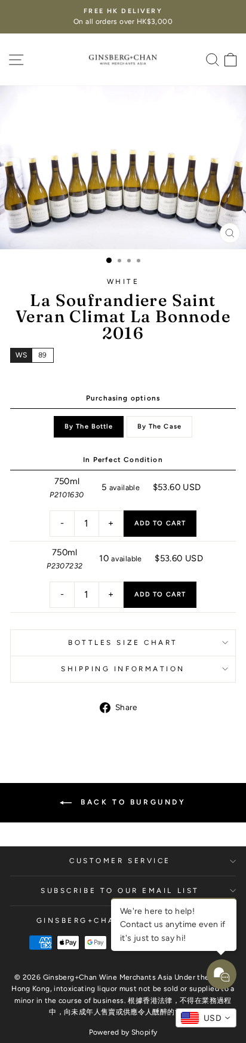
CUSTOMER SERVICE (120, 861)
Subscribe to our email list (120, 890)
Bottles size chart (123, 642)
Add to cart (160, 523)
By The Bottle (88, 426)
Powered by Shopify (123, 1032)
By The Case (159, 426)
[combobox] (206, 1017)
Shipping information (123, 669)
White (123, 281)
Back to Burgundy (131, 802)
